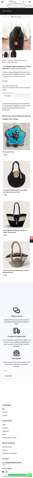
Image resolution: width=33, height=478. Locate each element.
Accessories (23, 87)
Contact (4, 415)
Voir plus (4, 81)
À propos (5, 412)
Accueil (4, 60)
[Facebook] (3, 472)
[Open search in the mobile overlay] (16, 6)
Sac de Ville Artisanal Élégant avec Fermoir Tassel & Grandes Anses (15, 231)
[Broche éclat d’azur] (16, 136)
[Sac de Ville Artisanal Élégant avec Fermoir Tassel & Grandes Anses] (16, 214)
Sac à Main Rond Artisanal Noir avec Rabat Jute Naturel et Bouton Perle (15, 191)
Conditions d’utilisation (9, 453)
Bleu (3, 409)
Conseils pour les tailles (9, 438)
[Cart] (30, 2)
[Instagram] (6, 472)
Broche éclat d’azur (8, 152)
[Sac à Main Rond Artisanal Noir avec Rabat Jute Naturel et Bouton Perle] (16, 174)
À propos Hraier (7, 447)
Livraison (5, 428)
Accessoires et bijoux (20, 60)
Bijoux (3, 62)
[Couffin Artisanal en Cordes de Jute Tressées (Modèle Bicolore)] (16, 254)
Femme (10, 60)
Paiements (5, 431)
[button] (2, 2)
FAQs (3, 425)
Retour (4, 434)
